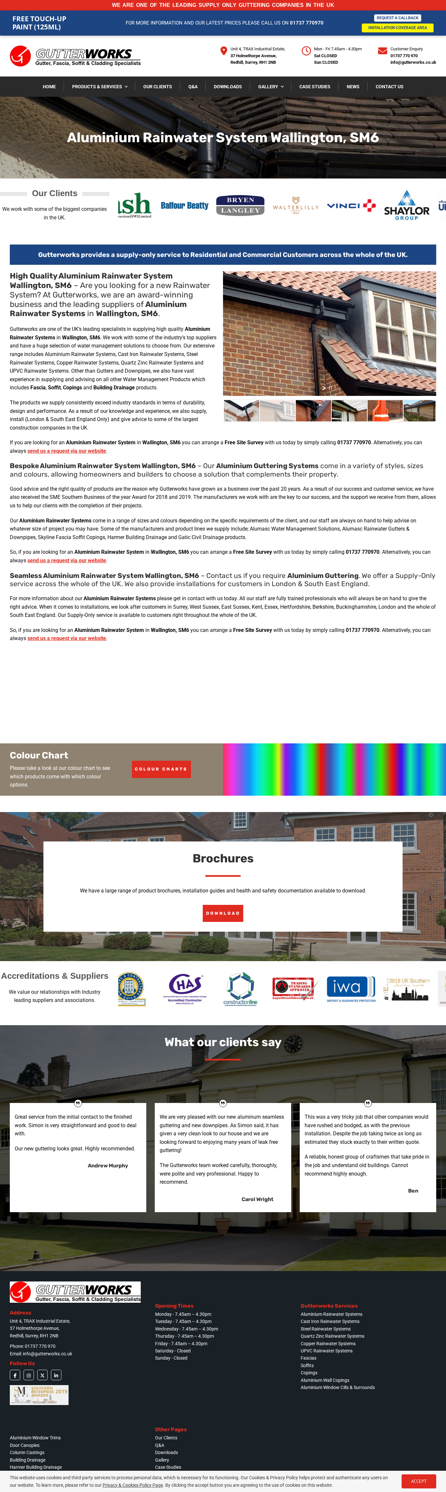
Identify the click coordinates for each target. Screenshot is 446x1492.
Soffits (307, 1365)
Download (223, 913)
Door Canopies (25, 1445)
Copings (309, 1372)
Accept (419, 1481)
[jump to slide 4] (349, 410)
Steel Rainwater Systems (326, 1328)
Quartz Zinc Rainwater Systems (332, 1336)
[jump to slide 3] (313, 410)
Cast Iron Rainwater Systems (330, 1321)
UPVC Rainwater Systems (327, 1350)
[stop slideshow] (330, 388)
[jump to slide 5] (385, 410)
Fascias (308, 1358)
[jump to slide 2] (277, 410)
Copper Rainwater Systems (328, 1343)
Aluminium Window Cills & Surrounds (338, 1387)
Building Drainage (27, 1460)
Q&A (159, 1445)
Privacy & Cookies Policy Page (133, 1485)
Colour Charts (161, 769)
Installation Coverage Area (397, 27)
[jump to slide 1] (241, 410)
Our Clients (166, 1437)
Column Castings (27, 1452)
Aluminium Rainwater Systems (331, 1314)
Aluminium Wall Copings (325, 1380)
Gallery (162, 1460)
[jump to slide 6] (421, 410)
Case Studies (168, 1467)
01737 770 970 (404, 55)
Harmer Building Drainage (36, 1467)
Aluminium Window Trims (35, 1437)
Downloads (166, 1452)
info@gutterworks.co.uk (413, 62)
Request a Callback (398, 18)
